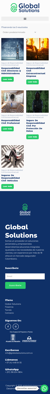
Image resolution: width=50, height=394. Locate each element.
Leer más (7, 79)
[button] (25, 19)
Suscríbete (15, 285)
